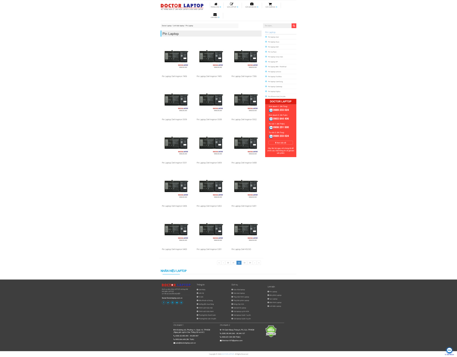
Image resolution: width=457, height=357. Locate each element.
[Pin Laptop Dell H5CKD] (245, 230)
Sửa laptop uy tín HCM (241, 311)
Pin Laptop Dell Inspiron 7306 (244, 76)
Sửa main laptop (239, 293)
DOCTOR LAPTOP (227, 354)
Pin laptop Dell (273, 47)
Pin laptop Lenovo (274, 72)
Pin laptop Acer (273, 37)
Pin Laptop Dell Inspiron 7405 (209, 76)
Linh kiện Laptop (275, 306)
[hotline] (271, 110)
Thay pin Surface (219, 21)
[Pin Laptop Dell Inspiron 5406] (176, 187)
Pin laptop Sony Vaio (275, 57)
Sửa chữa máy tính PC (227, 30)
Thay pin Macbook (224, 21)
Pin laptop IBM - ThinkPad (277, 67)
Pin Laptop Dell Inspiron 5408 (244, 162)
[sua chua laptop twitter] (168, 302)
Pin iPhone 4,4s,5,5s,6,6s (277, 96)
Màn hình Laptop (275, 302)
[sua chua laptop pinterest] (181, 302)
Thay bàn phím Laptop (241, 300)
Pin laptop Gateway (275, 86)
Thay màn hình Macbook (247, 22)
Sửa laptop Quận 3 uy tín (242, 319)
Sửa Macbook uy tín (201, 21)
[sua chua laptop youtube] (177, 302)
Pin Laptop (214, 29)
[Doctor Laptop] (176, 286)
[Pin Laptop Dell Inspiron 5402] (211, 187)
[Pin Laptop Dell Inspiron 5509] (176, 100)
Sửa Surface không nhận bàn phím (244, 22)
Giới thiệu (202, 289)
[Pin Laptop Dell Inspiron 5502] (245, 100)
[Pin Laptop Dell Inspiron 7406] (176, 57)
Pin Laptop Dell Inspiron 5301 (209, 249)
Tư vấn (201, 297)
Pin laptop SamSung (275, 81)
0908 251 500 (281, 127)
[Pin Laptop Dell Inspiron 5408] (245, 144)
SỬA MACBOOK (251, 7)
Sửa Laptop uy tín (180, 21)
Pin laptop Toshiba (275, 76)
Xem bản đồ (281, 142)
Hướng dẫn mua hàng (206, 304)
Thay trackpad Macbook (272, 30)
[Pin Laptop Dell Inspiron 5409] (211, 144)
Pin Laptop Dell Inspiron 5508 (209, 119)
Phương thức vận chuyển (207, 319)
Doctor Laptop (166, 25)
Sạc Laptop (273, 299)
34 (250, 263)
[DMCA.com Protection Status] (271, 331)
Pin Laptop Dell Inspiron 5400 (174, 249)
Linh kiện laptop (178, 25)
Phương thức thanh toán (207, 315)
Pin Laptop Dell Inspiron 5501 (174, 162)
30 (228, 263)
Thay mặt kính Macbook (248, 30)
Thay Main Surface (289, 30)
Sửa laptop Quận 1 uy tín (242, 315)
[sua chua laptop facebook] (163, 302)
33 (244, 263)
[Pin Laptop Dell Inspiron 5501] (176, 144)
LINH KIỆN (214, 17)
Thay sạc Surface (267, 21)
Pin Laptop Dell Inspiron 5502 (244, 119)
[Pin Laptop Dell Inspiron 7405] (211, 57)
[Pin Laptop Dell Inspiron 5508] (211, 100)
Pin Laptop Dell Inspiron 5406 (174, 206)
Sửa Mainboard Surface (290, 22)
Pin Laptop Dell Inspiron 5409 (209, 162)
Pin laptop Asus (273, 42)
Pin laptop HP (273, 62)
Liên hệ (201, 293)
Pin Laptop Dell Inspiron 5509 (174, 119)
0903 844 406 (281, 118)
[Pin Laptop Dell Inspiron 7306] (245, 57)
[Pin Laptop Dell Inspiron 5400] (176, 230)
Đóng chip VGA (238, 304)
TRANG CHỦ (215, 7)
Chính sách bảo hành (206, 311)
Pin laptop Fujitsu (274, 91)
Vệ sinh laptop (201, 30)
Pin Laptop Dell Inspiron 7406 (174, 76)
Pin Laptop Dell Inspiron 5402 (209, 206)
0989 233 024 (281, 110)
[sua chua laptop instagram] (172, 302)
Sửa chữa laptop (239, 289)
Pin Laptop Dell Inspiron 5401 (244, 206)
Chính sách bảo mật (206, 308)
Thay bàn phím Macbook (271, 22)
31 (233, 263)
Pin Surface (272, 52)
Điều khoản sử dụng (206, 300)
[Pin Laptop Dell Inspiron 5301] (211, 230)
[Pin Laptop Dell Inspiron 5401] (245, 187)
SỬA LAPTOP (232, 7)
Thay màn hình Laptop (227, 22)
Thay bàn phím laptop (203, 22)
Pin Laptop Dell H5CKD (241, 249)
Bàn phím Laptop (275, 295)
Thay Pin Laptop (251, 21)
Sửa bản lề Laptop (239, 308)
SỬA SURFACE (270, 7)
